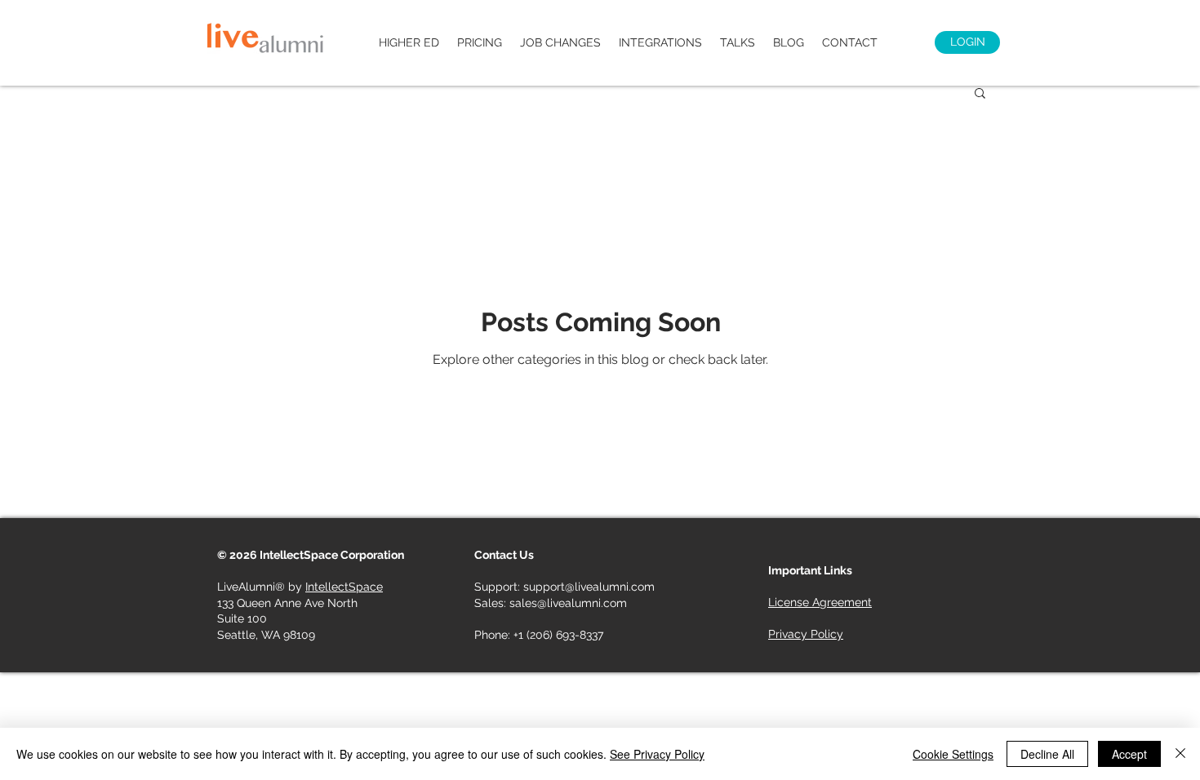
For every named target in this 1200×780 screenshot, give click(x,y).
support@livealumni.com (589, 586)
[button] (980, 94)
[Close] (1180, 754)
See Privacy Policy (657, 754)
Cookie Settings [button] (953, 754)
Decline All (1047, 754)
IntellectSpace (344, 586)
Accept (1129, 754)
